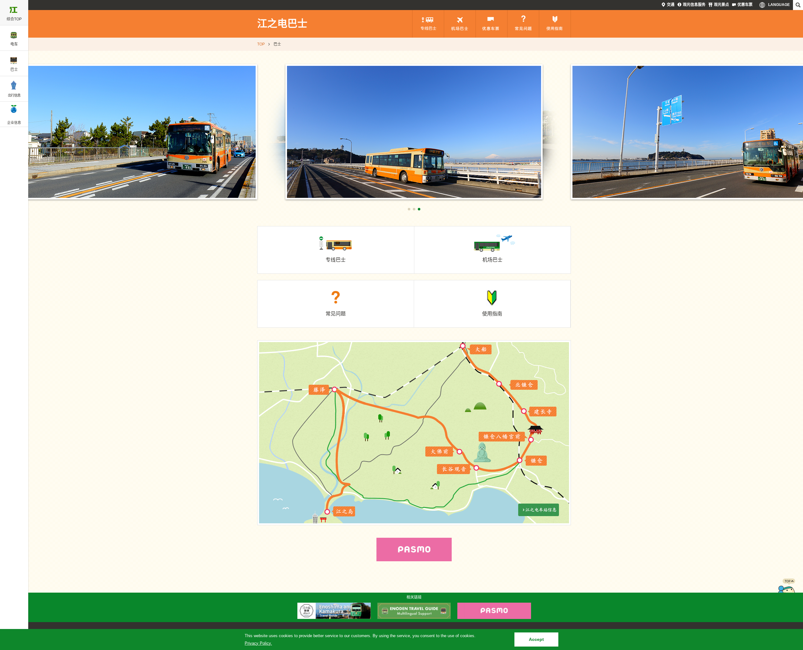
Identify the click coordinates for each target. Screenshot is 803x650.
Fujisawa (319, 390)
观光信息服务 (694, 5)
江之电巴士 (282, 23)
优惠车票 (744, 5)
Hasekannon (454, 469)
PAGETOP (786, 591)
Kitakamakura (523, 385)
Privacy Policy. (258, 643)
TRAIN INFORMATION (538, 510)
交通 (670, 5)
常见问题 (523, 24)
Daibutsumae (439, 452)
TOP (261, 44)
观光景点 (721, 5)
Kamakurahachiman (503, 437)
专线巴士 (428, 24)
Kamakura (535, 461)
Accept (536, 639)
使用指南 (555, 24)
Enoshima (344, 511)
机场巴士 (460, 24)
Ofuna (479, 349)
